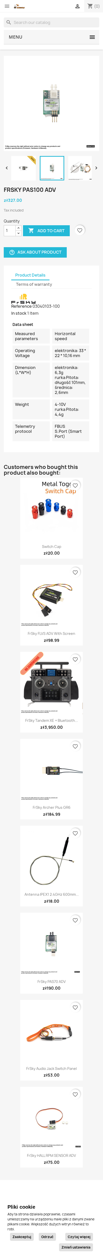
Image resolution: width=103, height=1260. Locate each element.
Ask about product (35, 252)
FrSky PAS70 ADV (52, 981)
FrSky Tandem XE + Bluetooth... (51, 720)
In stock (18, 313)
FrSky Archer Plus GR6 (51, 807)
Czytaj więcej (79, 1237)
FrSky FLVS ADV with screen (51, 633)
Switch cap (51, 546)
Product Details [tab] (30, 275)
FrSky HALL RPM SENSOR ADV (51, 1155)
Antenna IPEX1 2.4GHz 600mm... (51, 894)
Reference (21, 306)
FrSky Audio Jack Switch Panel (51, 1068)
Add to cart (46, 230)
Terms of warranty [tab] (34, 284)
